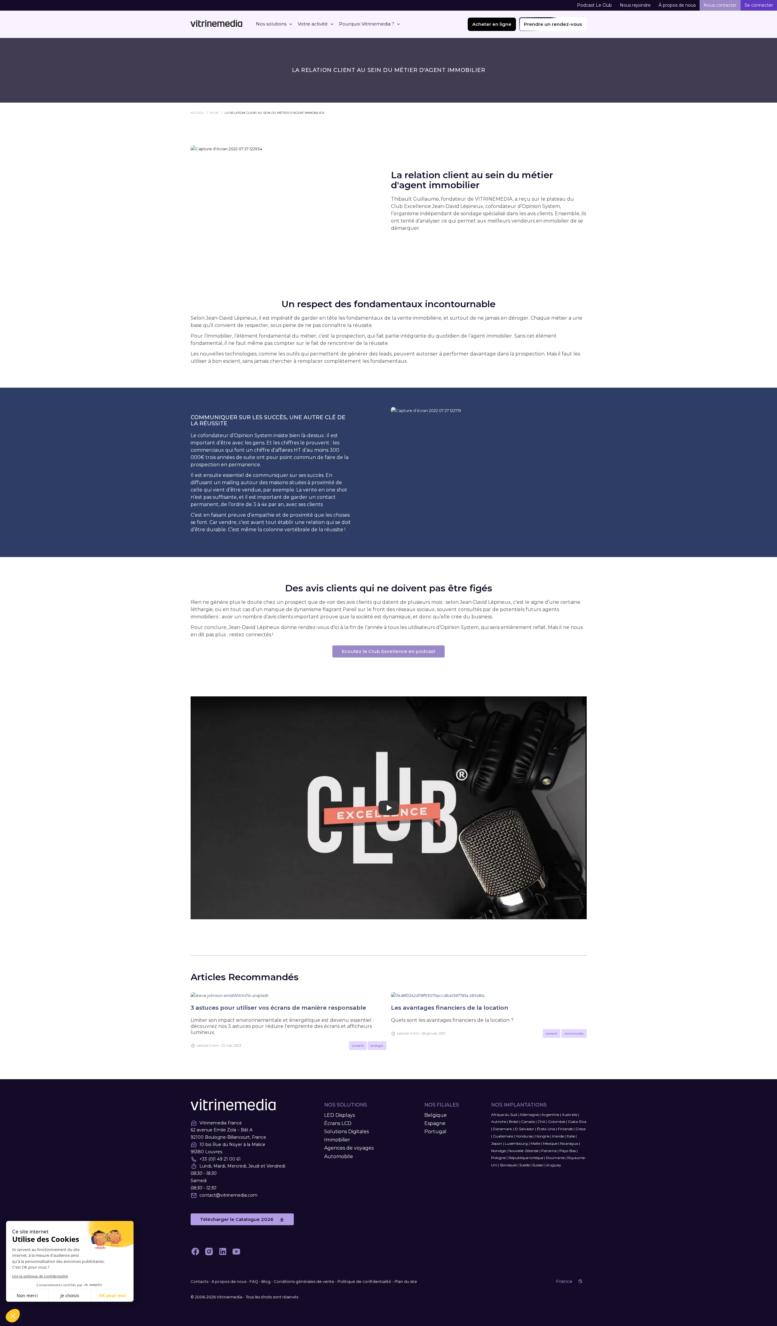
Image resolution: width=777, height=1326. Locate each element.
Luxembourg (516, 1143)
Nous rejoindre (635, 5)
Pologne (498, 1157)
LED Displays (339, 1115)
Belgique (435, 1115)
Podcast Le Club (594, 5)
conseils (358, 1046)
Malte (535, 1143)
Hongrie (542, 1136)
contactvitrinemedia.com (228, 1195)
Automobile (338, 1156)
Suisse (537, 1165)
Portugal (435, 1131)
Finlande (565, 1129)
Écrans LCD (337, 1123)
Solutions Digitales (346, 1131)
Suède (524, 1165)
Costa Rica (577, 1121)
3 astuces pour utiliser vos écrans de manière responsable (278, 1007)
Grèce (580, 1129)
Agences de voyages (349, 1148)
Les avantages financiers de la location (449, 1007)
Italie (571, 1136)
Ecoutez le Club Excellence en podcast (388, 651)
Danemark (502, 1129)
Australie (569, 1114)
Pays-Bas (567, 1150)
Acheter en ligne (491, 24)
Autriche (498, 1121)
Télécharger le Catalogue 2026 (236, 1219)
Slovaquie (508, 1165)
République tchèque (525, 1157)
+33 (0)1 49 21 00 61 (220, 1159)
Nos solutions (271, 24)
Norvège (498, 1150)
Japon (496, 1143)
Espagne (435, 1123)
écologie (377, 1046)
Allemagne (529, 1114)
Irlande (558, 1136)
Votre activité (313, 24)
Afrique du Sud (504, 1114)
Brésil (513, 1121)
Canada (528, 1121)
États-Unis (546, 1129)
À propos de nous (677, 5)
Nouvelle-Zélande (523, 1150)
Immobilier (337, 1140)
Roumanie (555, 1157)
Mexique (550, 1143)
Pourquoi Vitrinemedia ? (366, 24)
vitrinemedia (574, 1033)
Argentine (550, 1114)
